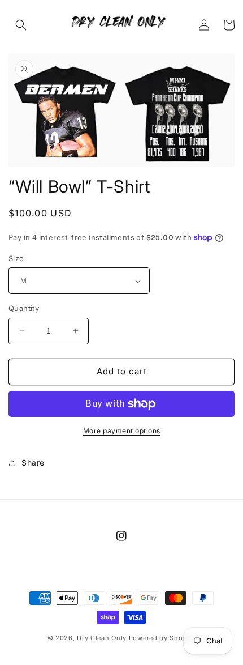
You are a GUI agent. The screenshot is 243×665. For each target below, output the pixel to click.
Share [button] (33, 462)
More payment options (121, 431)
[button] (20, 24)
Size (16, 258)
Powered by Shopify (162, 638)
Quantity (23, 308)
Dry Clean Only (102, 638)
